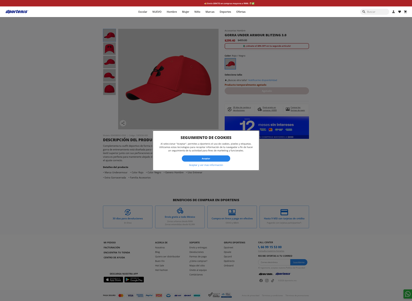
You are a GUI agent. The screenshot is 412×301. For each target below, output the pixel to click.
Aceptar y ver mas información (206, 164)
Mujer (185, 12)
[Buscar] (364, 12)
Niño (197, 12)
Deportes (225, 12)
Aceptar (206, 158)
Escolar (142, 12)
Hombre (172, 12)
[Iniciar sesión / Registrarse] (393, 12)
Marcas (210, 12)
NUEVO (157, 12)
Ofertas (241, 12)
